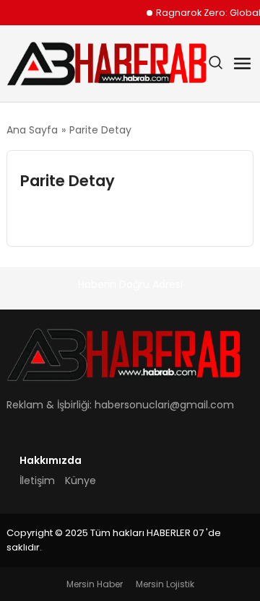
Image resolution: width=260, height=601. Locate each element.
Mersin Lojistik (165, 584)
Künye (80, 480)
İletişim (37, 480)
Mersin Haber (94, 584)
